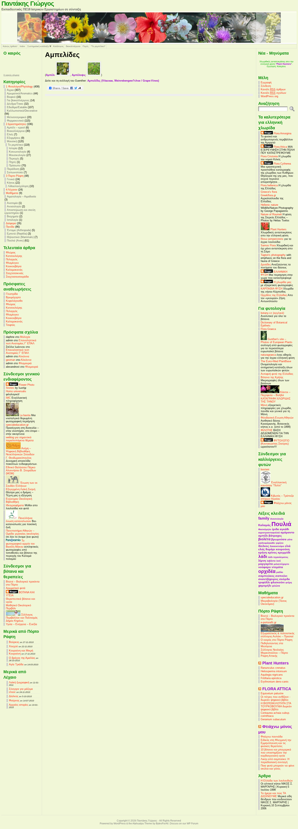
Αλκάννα (23, 356)
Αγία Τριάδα (16, 664)
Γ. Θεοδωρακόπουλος (18, 457)
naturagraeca (268, 354)
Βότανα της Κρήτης (272, 377)
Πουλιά (281, 524)
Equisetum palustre (272, 693)
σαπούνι (281, 575)
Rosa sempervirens (272, 238)
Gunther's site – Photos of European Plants (276, 341)
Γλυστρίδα (12, 293)
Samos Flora (268, 245)
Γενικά (11, 179)
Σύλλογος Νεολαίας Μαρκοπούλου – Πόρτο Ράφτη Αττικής (274, 652)
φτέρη (288, 582)
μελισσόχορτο (281, 564)
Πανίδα (10, 226)
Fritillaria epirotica (271, 678)
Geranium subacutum (273, 719)
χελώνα (276, 586)
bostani (265, 469)
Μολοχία (25, 336)
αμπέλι (263, 535)
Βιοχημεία (12, 216)
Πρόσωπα (15, 165)
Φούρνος (14, 700)
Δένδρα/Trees (15, 103)
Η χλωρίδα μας (282, 282)
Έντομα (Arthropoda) (19, 230)
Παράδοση (13, 168)
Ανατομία (12, 203)
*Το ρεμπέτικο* (98, 46)
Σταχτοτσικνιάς (14, 273)
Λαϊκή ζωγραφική (19, 682)
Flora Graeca (268, 329)
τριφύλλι (264, 582)
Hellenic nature (269, 204)
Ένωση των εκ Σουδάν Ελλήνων (22, 484)
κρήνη (262, 552)
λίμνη (262, 560)
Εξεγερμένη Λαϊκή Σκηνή (20, 489)
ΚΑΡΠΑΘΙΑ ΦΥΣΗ (271, 288)
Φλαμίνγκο (12, 262)
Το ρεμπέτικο (15, 144)
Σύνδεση (266, 85)
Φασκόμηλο (264, 529)
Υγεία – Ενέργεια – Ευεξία (21, 624)
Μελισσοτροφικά (16, 117)
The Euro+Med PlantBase (276, 361)
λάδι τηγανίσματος (278, 557)
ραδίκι (279, 572)
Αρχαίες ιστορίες (18, 704)
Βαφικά (11, 96)
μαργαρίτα (265, 563)
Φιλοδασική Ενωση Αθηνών (277, 417)
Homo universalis (16, 391)
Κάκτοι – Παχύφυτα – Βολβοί (275, 394)
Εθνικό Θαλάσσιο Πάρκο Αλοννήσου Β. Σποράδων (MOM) (21, 470)
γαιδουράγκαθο (266, 543)
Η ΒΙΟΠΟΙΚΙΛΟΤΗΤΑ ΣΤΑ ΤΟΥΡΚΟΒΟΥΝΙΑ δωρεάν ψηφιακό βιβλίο (276, 706)
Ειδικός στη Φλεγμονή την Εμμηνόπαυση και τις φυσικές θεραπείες (276, 743)
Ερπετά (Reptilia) (17, 233)
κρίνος (272, 552)
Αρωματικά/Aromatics (20, 93)
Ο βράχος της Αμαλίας (22, 657)
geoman (10, 359)
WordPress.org (269, 96)
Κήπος (11, 182)
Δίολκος (13, 696)
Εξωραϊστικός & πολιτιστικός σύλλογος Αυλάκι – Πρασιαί (277, 635)
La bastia (24, 415)
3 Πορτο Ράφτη (15, 175)
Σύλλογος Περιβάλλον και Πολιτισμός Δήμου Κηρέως (22, 617)
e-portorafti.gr (268, 622)
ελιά (287, 546)
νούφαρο (264, 567)
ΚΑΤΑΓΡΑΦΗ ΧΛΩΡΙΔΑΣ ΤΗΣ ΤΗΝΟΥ (275, 400)
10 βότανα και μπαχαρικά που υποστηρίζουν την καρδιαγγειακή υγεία (276, 752)
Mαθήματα (12, 193)
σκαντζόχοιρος (268, 579)
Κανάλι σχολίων (273, 92)
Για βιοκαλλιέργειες (18, 100)
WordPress (120, 823)
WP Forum (192, 823)
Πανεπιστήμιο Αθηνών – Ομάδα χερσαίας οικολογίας (22, 532)
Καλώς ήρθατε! (10, 46)
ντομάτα (277, 567)
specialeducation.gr (17, 424)
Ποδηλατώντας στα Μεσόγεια (272, 645)
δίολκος (263, 546)
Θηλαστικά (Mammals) (20, 237)
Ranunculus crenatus (273, 667)
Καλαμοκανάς (14, 269)
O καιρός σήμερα (11, 75)
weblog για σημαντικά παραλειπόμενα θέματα (20, 439)
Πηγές (86, 46)
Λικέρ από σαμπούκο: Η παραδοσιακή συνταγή (275, 761)
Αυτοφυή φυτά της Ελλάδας (277, 373)
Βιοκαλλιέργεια (73, 46)
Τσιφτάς (10, 324)
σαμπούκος (266, 575)
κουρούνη (283, 549)
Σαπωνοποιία (15, 172)
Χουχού (13, 646)
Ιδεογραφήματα (15, 505)
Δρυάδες (266, 264)
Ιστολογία (12, 219)
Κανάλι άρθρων (273, 89)
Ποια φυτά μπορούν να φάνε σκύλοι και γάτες (277, 767)
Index (22, 46)
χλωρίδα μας (282, 61)
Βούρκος (14, 642)
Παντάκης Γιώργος (27, 3)
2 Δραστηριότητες (16, 124)
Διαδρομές (276, 69)
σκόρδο (284, 579)
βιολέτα (264, 539)
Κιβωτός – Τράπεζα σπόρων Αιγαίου (277, 497)
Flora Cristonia (269, 156)
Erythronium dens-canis (274, 681)
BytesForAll (162, 823)
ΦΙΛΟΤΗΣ (266, 430)
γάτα (289, 539)
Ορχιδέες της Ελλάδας (274, 295)
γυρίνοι (279, 543)
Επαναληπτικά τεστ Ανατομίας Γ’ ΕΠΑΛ (21, 342)
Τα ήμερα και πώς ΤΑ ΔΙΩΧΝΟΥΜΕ (273, 795)
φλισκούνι (278, 582)
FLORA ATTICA (276, 688)
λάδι (262, 556)
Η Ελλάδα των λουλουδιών (277, 780)
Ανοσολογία (14, 206)
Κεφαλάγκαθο (14, 300)
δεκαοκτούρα (277, 546)
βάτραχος (275, 535)
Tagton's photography (273, 254)
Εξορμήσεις (13, 137)
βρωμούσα (278, 539)
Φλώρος (10, 252)
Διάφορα (11, 223)
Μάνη (264, 405)
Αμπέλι (51, 74)
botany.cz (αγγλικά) (272, 312)
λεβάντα (271, 561)
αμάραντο (287, 532)
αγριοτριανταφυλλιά (269, 532)
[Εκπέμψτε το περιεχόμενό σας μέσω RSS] (259, 663)
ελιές (261, 549)
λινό (278, 561)
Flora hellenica (269, 185)
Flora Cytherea (282, 163)
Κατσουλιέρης (14, 255)
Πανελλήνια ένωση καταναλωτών (19, 520)
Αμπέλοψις (79, 74)
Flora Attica (280, 146)
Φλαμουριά (25, 363)
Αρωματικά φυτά (15, 588)
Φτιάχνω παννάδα (272, 736)
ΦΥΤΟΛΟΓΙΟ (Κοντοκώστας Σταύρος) (275, 442)
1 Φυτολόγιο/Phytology (19, 86)
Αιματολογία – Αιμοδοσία (21, 196)
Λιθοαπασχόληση (18, 186)
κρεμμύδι (284, 552)
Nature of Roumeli (271, 214)
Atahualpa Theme (142, 823)
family (263, 518)
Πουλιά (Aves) (15, 240)
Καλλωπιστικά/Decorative (22, 110)
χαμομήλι (264, 585)
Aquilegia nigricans (272, 674)
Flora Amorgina (282, 133)
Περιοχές (14, 158)
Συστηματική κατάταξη (38, 46)
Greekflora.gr (268, 195)
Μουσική (12, 141)
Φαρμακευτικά (15, 120)
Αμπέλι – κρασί (16, 127)
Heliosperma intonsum (274, 671)
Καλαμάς (264, 525)
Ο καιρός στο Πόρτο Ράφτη (276, 639)
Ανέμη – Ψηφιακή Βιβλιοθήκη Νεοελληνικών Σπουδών (20, 451)
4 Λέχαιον (11, 189)
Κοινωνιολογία (17, 151)
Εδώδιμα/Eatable (17, 107)
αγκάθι (284, 529)
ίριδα (275, 529)
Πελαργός (11, 259)
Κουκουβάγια (13, 266)
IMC (8, 397)
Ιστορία (13, 148)
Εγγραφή (266, 82)
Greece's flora (269, 191)
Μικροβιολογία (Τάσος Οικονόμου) (274, 602)
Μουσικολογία (17, 155)
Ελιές (10, 134)
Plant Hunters (278, 229)
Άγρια (10, 90)
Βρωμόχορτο (13, 297)
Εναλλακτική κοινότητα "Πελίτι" (273, 484)
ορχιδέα (266, 571)
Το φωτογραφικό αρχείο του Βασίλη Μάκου (20, 543)
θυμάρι (270, 549)
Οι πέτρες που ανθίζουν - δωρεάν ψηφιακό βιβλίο (275, 698)
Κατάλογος (58, 46)
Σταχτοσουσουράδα (17, 276)
